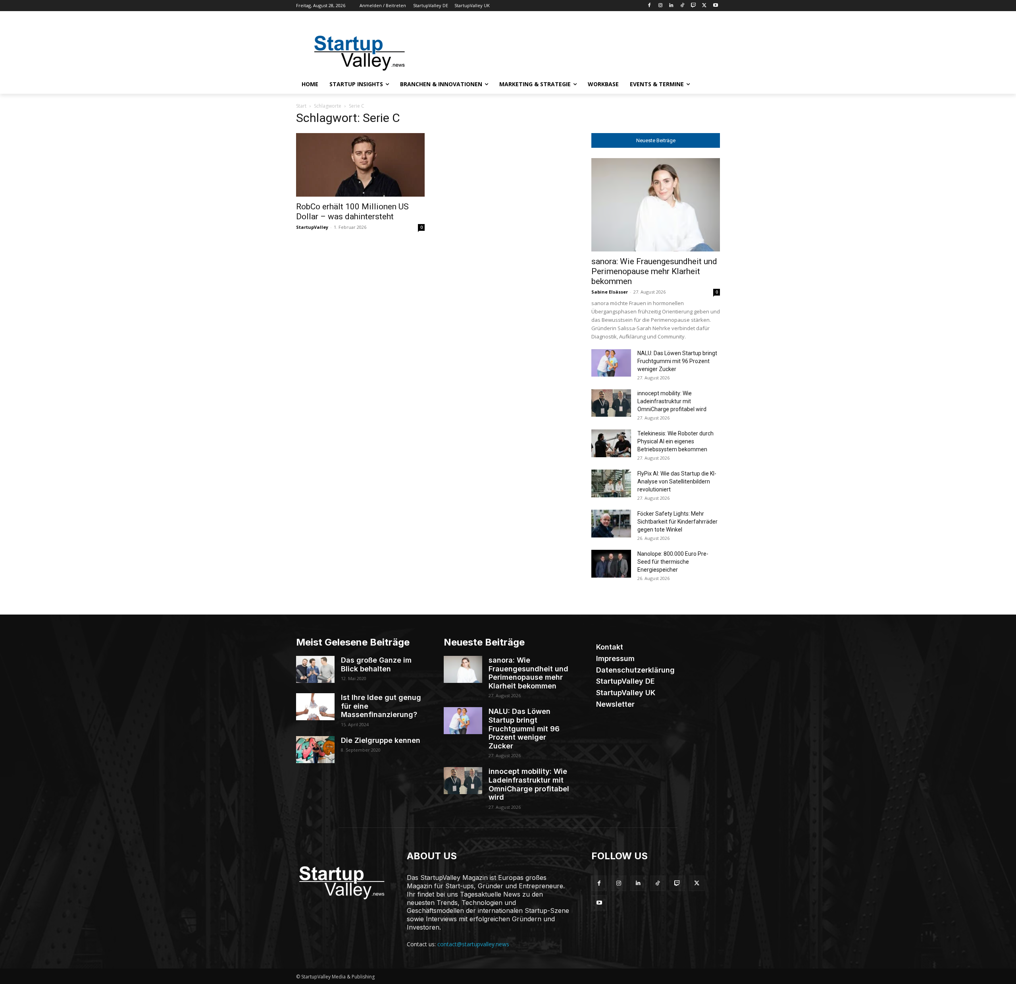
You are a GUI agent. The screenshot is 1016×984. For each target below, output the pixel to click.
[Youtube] (715, 5)
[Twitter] (704, 5)
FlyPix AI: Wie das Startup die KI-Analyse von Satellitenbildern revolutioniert (676, 481)
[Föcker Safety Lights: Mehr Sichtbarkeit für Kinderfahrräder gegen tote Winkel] (611, 523)
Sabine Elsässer (609, 292)
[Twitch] (693, 5)
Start (301, 105)
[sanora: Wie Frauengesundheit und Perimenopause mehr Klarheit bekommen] (655, 204)
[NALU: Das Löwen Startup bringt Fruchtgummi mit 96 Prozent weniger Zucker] (611, 363)
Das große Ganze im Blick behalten (376, 664)
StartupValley (312, 227)
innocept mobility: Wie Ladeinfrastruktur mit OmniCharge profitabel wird (671, 401)
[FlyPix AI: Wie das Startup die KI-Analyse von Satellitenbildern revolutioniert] (611, 483)
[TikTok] (682, 5)
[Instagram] (660, 5)
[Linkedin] (671, 5)
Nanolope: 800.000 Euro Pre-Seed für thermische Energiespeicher (672, 562)
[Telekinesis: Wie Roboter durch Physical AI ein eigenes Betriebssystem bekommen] (611, 443)
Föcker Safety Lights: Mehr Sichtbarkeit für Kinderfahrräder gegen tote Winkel (677, 521)
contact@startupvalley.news (473, 944)
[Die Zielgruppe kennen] (315, 749)
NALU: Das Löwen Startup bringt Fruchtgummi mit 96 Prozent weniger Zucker (677, 361)
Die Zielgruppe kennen (380, 740)
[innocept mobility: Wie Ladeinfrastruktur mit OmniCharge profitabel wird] (611, 403)
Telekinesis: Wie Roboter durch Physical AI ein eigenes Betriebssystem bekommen (675, 441)
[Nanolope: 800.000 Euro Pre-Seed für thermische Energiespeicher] (611, 564)
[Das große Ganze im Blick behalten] (315, 669)
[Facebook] (649, 5)
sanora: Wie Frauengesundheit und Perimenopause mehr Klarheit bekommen (654, 271)
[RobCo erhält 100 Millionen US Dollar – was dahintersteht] (360, 165)
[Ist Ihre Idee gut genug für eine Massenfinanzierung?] (315, 706)
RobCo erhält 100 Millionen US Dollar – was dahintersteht (352, 211)
